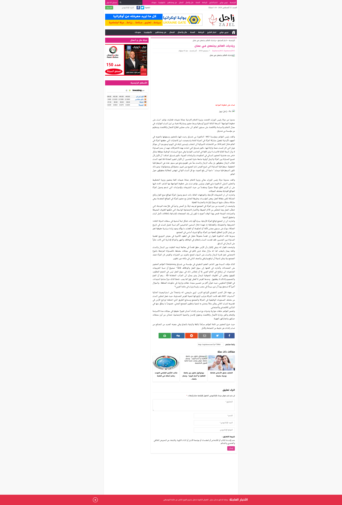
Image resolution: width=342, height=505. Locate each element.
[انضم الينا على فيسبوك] (138, 7)
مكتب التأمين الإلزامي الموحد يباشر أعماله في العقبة (166, 374)
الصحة (198, 2)
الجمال (181, 2)
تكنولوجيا (161, 2)
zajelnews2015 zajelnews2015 (223, 50)
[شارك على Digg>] (178, 335)
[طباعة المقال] (164, 335)
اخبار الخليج (213, 2)
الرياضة (204, 2)
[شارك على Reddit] (191, 335)
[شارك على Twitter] (217, 335)
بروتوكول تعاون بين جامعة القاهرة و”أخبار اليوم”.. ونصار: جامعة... (193, 375)
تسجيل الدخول (111, 2)
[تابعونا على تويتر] (142, 7)
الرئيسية (233, 2)
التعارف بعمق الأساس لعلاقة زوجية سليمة (221, 374)
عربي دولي (224, 2)
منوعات (153, 2)
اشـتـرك (109, 7)
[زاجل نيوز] (219, 20)
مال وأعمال (189, 2)
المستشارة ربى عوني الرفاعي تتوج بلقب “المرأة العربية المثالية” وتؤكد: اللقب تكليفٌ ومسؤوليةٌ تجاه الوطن (188, 499)
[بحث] (120, 2)
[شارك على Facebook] (229, 335)
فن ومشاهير (172, 2)
